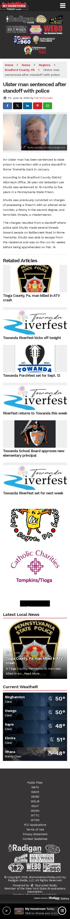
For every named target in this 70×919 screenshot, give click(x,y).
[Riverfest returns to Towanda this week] (35, 396)
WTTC (35, 815)
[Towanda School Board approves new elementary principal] (35, 434)
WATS (35, 787)
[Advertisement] (35, 510)
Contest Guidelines (35, 839)
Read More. (32, 673)
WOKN (35, 811)
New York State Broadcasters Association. (45, 890)
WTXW (35, 820)
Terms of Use (35, 829)
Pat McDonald (43, 97)
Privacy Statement (35, 834)
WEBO (35, 796)
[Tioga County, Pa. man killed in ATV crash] (35, 278)
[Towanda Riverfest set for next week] (35, 476)
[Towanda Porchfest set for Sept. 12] (35, 358)
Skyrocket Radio (45, 885)
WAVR (35, 792)
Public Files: (35, 782)
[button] (62, 6)
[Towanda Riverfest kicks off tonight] (35, 321)
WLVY (35, 806)
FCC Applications (35, 825)
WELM (35, 801)
